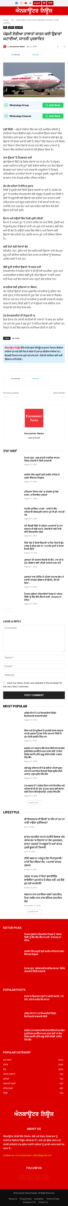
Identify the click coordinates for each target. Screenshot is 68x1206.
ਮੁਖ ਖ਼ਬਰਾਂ (19, 27)
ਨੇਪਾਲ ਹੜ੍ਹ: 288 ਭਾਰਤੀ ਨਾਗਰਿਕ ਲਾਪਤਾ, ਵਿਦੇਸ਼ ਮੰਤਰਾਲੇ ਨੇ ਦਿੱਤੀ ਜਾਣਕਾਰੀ (42, 459)
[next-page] (10, 610)
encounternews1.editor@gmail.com (33, 1155)
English (37, 3)
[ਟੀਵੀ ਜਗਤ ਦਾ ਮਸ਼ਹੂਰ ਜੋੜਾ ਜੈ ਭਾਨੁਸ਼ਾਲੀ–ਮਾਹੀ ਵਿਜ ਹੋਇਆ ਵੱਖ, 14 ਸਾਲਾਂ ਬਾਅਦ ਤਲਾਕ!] (12, 863)
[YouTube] (26, 3)
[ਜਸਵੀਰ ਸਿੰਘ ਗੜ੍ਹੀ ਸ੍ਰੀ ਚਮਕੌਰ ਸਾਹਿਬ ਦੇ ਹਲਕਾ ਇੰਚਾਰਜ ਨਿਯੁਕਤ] (12, 479)
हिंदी (44, 3)
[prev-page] (5, 610)
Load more (33, 802)
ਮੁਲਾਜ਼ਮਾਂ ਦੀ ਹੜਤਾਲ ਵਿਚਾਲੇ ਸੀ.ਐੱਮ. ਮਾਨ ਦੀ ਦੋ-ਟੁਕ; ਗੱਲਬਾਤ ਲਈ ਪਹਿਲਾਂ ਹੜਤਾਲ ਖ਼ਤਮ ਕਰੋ (44, 561)
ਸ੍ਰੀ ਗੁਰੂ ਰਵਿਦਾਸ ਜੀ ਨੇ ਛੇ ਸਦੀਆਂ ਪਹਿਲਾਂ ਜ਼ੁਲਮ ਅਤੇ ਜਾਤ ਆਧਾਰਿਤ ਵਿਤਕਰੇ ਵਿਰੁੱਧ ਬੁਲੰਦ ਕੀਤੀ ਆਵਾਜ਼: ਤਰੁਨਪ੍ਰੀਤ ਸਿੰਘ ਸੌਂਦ (43, 771)
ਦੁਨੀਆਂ (11, 27)
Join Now (54, 105)
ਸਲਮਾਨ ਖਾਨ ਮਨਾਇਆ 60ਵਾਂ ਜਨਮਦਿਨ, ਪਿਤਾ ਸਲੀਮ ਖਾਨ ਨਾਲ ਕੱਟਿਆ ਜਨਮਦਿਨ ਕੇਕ (43, 898)
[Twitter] (30, 3)
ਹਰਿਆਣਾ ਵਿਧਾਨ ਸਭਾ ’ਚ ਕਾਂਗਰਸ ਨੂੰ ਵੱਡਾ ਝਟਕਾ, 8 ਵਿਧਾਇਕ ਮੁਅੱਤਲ (41, 493)
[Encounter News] (5, 46)
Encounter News (17, 46)
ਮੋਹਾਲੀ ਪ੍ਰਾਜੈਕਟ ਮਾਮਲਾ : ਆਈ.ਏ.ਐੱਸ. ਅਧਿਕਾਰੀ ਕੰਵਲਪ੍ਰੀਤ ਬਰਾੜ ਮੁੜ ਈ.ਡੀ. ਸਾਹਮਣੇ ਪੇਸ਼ (44, 511)
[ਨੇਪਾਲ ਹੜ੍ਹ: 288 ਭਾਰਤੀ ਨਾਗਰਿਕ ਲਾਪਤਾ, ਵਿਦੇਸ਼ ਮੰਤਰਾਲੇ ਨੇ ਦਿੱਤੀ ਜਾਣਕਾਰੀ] (12, 462)
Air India (15, 338)
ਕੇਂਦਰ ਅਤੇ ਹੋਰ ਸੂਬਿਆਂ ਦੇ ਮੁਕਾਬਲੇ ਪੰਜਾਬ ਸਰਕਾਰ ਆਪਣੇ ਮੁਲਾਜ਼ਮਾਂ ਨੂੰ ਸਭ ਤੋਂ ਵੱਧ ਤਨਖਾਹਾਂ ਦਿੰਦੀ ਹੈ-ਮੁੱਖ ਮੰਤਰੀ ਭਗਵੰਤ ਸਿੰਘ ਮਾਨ (43, 733)
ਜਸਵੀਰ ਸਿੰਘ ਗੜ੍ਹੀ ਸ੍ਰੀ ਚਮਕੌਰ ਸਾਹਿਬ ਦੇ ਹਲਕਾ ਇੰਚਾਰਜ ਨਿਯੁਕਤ (42, 476)
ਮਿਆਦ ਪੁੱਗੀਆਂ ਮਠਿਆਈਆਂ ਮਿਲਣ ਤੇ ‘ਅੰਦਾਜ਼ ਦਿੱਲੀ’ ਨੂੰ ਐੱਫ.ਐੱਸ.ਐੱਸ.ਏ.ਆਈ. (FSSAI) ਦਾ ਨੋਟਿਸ (43, 597)
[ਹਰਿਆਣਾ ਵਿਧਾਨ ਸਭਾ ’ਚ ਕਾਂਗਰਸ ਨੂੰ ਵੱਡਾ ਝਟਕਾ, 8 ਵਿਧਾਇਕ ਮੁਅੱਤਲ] (12, 496)
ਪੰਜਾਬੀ (50, 3)
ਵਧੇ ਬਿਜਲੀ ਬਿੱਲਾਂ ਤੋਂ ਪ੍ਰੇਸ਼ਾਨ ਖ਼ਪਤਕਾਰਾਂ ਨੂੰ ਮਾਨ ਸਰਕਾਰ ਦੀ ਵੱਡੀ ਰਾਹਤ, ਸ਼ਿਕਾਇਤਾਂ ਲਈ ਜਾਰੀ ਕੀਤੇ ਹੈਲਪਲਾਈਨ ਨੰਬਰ (43, 528)
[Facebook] (17, 3)
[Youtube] (46, 1177)
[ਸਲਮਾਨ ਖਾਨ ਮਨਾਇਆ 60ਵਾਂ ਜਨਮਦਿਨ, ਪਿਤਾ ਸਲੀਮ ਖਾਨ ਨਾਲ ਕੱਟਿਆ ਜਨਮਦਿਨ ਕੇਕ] (12, 899)
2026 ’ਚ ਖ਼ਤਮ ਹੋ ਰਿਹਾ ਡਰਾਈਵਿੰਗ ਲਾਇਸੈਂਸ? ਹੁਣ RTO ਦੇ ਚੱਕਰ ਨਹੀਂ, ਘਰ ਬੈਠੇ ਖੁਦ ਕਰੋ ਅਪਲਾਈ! (44, 880)
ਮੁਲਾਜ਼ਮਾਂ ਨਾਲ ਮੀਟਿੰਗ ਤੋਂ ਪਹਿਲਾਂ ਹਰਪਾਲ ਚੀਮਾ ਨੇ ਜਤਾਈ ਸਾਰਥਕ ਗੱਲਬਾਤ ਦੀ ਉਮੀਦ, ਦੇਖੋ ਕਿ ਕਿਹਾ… (44, 579)
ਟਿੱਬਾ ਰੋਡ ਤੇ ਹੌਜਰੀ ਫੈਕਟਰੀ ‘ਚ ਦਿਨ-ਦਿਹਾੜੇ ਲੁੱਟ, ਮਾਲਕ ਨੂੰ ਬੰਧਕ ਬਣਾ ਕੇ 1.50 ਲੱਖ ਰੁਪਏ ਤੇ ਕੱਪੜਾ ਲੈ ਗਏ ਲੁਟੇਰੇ (44, 545)
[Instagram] (21, 3)
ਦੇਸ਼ (12, 20)
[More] (46, 54)
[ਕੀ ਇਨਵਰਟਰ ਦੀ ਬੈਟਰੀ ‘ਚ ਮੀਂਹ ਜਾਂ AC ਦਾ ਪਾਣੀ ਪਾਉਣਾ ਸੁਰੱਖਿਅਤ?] (12, 824)
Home (6, 20)
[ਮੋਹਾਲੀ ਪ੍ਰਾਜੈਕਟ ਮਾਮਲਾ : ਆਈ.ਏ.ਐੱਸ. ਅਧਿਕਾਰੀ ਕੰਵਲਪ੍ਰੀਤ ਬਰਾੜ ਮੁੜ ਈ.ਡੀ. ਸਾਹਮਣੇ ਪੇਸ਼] (12, 513)
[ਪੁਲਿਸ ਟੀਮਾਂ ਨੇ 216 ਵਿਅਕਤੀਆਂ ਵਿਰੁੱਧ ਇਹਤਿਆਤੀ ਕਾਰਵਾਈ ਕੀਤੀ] (12, 717)
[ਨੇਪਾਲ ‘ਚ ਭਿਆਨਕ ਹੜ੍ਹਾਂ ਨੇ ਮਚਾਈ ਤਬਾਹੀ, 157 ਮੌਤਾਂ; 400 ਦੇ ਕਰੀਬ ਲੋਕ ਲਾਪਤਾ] (12, 1001)
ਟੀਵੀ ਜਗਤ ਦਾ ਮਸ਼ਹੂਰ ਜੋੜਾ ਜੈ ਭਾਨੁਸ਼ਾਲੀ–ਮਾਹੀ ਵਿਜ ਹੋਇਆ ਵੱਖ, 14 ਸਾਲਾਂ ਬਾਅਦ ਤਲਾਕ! (43, 862)
